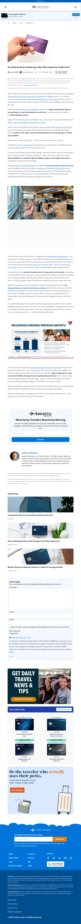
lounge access (60, 168)
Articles (14, 23)
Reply (11, 656)
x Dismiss (76, 17)
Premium (31, 858)
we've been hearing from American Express (44, 367)
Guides (30, 866)
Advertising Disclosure (31, 85)
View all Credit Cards (64, 709)
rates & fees (28, 145)
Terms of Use (12, 908)
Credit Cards (29, 23)
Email (12, 619)
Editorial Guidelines (15, 912)
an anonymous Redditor (30, 109)
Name (12, 612)
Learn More (76, 14)
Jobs (29, 862)
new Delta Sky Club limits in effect (23, 165)
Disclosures (12, 900)
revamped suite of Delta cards (57, 256)
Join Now (40, 439)
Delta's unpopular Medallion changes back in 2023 (26, 122)
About (11, 854)
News (21, 23)
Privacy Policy (13, 904)
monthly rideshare (33, 265)
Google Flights (13, 858)
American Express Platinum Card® (59, 165)
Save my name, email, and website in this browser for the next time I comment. (40, 627)
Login (10, 862)
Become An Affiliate (15, 866)
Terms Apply (4, 18)
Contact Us (31, 854)
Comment (13, 587)
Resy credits (48, 265)
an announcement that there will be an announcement (38, 99)
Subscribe (59, 839)
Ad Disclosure (40, 1)
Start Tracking (17, 790)
